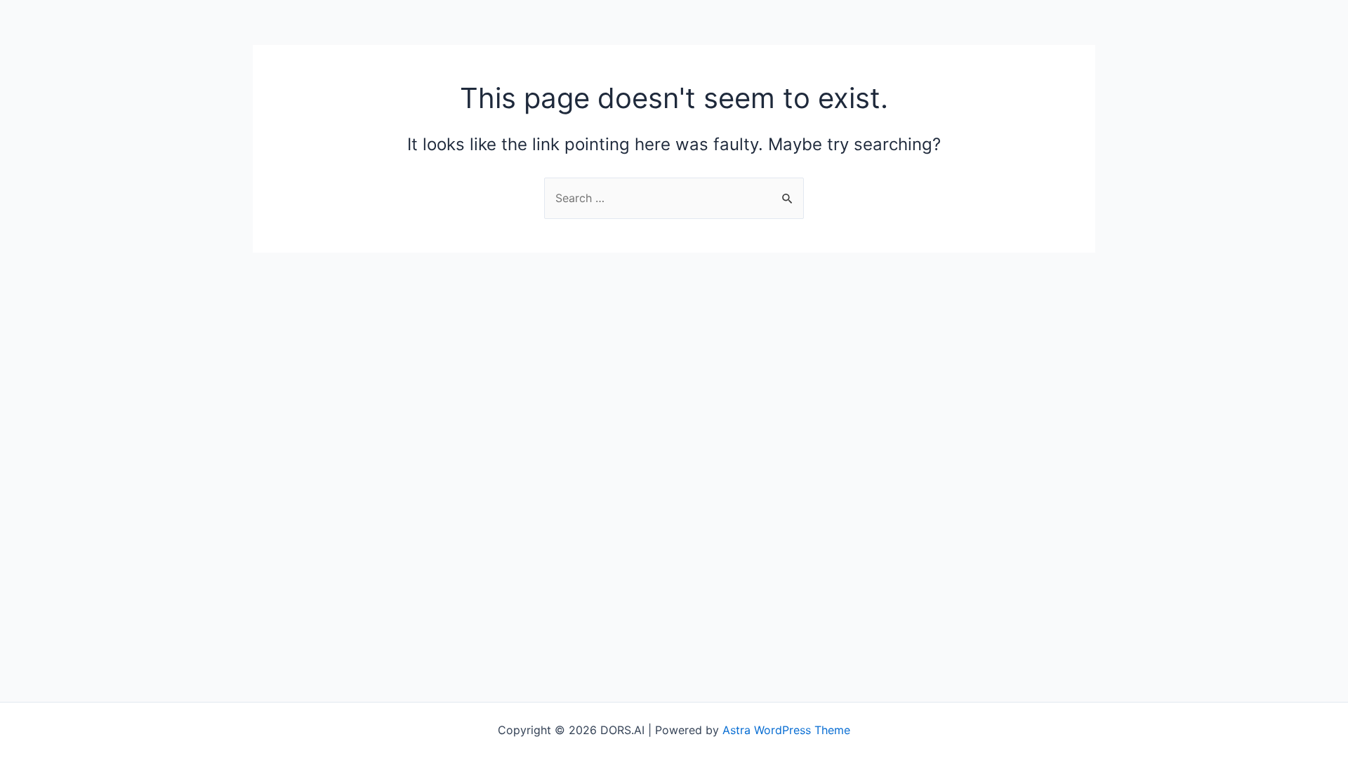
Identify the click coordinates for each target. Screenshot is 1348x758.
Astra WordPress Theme (786, 730)
